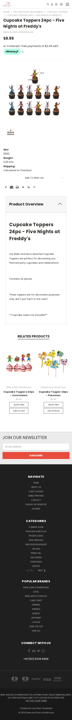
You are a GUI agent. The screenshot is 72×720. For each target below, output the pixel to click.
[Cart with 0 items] (61, 4)
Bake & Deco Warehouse (36, 587)
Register (42, 504)
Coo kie (36, 622)
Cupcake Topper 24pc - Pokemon (53, 393)
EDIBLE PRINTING (36, 495)
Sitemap (36, 508)
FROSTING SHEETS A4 (36, 531)
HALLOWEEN (36, 557)
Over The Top (36, 626)
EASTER (36, 566)
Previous (4, 364)
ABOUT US (36, 487)
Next (68, 364)
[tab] (36, 204)
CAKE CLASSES (36, 491)
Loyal (36, 591)
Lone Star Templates (42, 708)
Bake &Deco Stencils (36, 596)
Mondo (36, 613)
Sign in (29, 504)
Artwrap (36, 617)
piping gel (36, 553)
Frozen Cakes (36, 535)
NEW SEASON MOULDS (36, 544)
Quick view (19, 404)
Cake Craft (36, 600)
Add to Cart (19, 410)
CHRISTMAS (36, 561)
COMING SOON (36, 527)
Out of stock (53, 410)
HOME (36, 482)
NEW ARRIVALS (36, 540)
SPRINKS (36, 604)
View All (36, 630)
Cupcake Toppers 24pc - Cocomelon (19, 393)
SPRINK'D (36, 609)
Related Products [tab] (34, 336)
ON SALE (36, 548)
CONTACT (36, 500)
